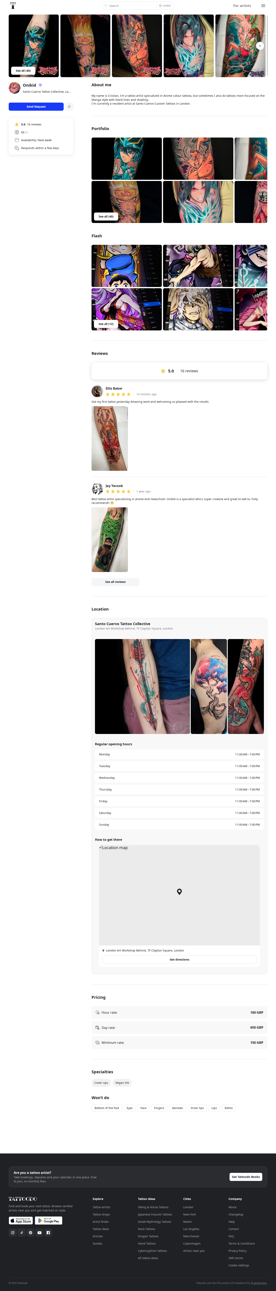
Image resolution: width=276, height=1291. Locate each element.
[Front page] (12, 5)
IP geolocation (259, 1283)
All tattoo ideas (148, 1258)
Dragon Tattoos (148, 1236)
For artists (242, 5)
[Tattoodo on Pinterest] (30, 1233)
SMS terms (236, 1258)
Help (232, 1222)
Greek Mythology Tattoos (154, 1222)
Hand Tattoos (147, 1243)
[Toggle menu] (263, 5)
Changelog (236, 1214)
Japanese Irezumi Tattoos (155, 1214)
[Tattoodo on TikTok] (22, 1233)
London (188, 1207)
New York (189, 1214)
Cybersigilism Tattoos (152, 1251)
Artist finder (101, 1222)
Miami (187, 1222)
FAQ (231, 1236)
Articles (98, 1236)
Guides (97, 1243)
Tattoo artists (101, 1207)
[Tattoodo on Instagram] (13, 1233)
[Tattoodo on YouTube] (39, 1233)
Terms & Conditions (242, 1243)
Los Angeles (191, 1229)
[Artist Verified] (40, 85)
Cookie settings (239, 1265)
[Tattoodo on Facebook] (48, 1233)
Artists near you (194, 1251)
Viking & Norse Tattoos (153, 1207)
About (233, 1207)
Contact (234, 1229)
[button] (127, 159)
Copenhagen (192, 1243)
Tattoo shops (101, 1214)
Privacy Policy (238, 1251)
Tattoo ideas (101, 1229)
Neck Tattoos (146, 1229)
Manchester (191, 1236)
